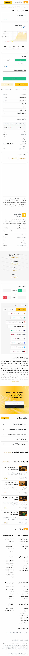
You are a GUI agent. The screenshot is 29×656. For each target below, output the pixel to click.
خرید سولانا (21, 330)
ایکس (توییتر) (13, 158)
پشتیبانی (5, 418)
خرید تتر (22, 318)
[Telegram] (11, 632)
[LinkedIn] (27, 632)
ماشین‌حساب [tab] (16, 89)
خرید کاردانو (21, 334)
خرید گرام (21, 347)
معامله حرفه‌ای (21, 85)
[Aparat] (17, 632)
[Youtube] (14, 632)
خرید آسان (14, 79)
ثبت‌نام (14, 407)
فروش (8, 60)
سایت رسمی (22, 158)
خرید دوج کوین (20, 326)
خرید (20, 60)
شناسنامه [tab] (24, 89)
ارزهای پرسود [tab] (11, 309)
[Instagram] (23, 632)
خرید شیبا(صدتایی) (20, 322)
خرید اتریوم (21, 343)
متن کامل (5, 478)
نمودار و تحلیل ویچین (7, 85)
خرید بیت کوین (20, 314)
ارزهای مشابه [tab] (8, 89)
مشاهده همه (8, 452)
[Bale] (7, 632)
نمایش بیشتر (14, 381)
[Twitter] (20, 632)
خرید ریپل (21, 339)
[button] (23, 47)
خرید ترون (21, 351)
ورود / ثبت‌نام (8, 2)
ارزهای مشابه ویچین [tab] (21, 309)
